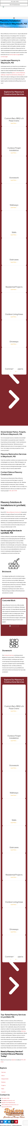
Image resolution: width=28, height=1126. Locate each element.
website (14, 1059)
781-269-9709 (13, 490)
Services (3, 1072)
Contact (3, 1092)
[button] (14, 18)
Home (1, 27)
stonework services (9, 655)
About (3, 1075)
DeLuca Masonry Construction (14, 512)
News (2, 1088)
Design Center (4, 1078)
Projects (3, 1085)
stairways (23, 1031)
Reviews (3, 1082)
